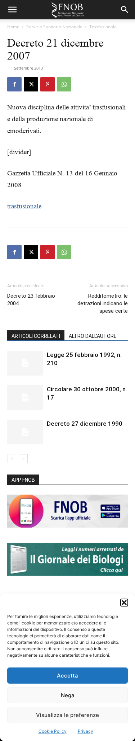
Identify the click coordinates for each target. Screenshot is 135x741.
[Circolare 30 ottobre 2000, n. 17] (25, 397)
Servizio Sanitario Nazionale (54, 27)
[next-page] (23, 458)
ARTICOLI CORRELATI (36, 336)
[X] (31, 84)
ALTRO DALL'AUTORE (93, 336)
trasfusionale (24, 206)
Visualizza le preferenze (67, 715)
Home (13, 27)
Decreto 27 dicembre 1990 (84, 423)
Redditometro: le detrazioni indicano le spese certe (102, 303)
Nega (68, 695)
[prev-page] (11, 458)
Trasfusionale (103, 27)
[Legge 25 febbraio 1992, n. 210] (25, 363)
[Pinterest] (47, 84)
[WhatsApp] (64, 84)
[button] (124, 602)
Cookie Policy (53, 731)
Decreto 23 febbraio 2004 (31, 300)
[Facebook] (14, 84)
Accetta (67, 675)
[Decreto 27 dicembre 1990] (25, 432)
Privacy (85, 731)
